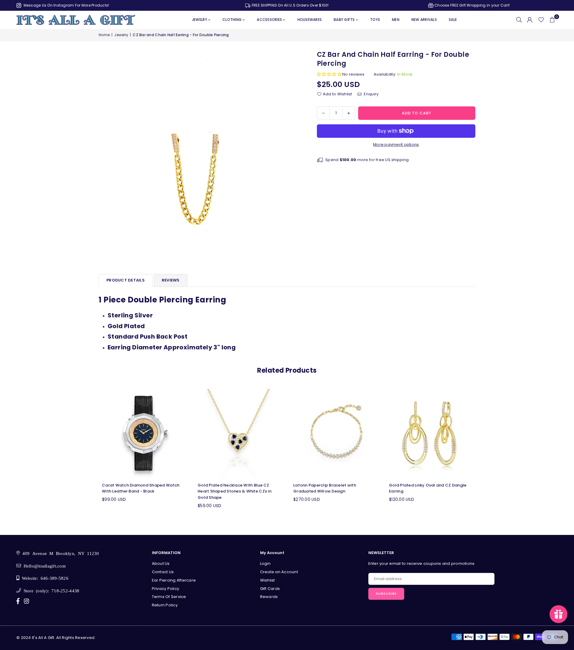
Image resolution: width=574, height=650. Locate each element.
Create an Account (279, 572)
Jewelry (199, 19)
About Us (161, 563)
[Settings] (529, 19)
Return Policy (165, 605)
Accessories (269, 19)
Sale (453, 19)
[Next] (482, 452)
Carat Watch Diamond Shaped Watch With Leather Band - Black (140, 488)
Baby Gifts (344, 19)
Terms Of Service (169, 596)
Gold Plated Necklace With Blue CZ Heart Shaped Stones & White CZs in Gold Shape (234, 491)
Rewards (269, 596)
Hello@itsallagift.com (43, 565)
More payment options (396, 144)
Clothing (232, 19)
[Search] (519, 19)
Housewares (309, 19)
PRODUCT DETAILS (125, 280)
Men (395, 19)
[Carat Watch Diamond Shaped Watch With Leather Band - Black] (143, 433)
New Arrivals (424, 19)
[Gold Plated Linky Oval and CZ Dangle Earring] (430, 433)
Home (104, 34)
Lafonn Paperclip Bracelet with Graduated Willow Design (324, 488)
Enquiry (370, 94)
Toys (375, 19)
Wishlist (267, 580)
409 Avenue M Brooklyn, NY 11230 (59, 553)
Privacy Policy (165, 588)
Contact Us (163, 572)
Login (265, 563)
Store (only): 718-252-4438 (50, 590)
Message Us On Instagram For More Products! (65, 5)
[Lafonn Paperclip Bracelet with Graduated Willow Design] (334, 433)
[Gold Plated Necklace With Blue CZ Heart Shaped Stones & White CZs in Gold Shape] (239, 433)
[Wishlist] (541, 19)
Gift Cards (270, 588)
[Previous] (92, 452)
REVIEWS (171, 280)
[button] (552, 19)
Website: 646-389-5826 (43, 578)
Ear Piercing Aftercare (174, 580)
